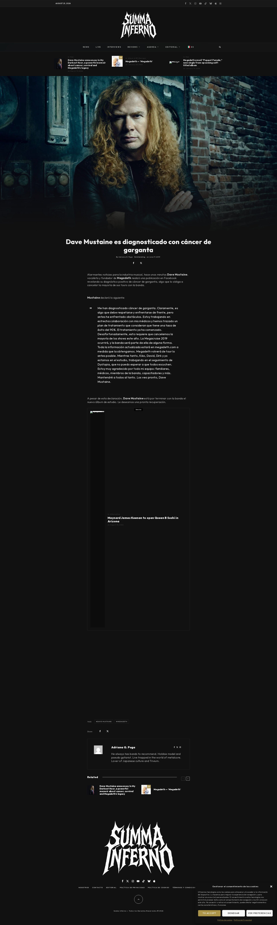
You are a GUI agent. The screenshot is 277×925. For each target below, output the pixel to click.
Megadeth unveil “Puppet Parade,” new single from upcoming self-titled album (202, 63)
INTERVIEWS (114, 47)
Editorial (111, 887)
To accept (209, 913)
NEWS (86, 47)
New (72, 57)
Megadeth (122, 721)
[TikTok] (205, 3)
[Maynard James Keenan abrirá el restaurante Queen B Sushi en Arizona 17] (97, 519)
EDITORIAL (172, 47)
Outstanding (139, 257)
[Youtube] (200, 3)
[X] (190, 3)
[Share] (133, 263)
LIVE (98, 47)
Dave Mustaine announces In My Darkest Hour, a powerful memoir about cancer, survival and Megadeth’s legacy (87, 64)
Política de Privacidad (243, 920)
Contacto (97, 887)
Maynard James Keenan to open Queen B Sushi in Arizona (143, 519)
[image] (59, 63)
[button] (271, 886)
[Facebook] (186, 3)
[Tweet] (141, 263)
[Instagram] (195, 3)
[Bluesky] (210, 3)
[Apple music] (215, 3)
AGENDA (152, 47)
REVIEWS (133, 47)
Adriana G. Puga (123, 747)
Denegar (233, 913)
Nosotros (84, 887)
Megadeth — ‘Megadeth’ (139, 61)
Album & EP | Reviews (137, 58)
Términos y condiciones (185, 887)
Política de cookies (224, 920)
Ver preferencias (259, 913)
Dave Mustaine (104, 721)
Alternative (115, 514)
